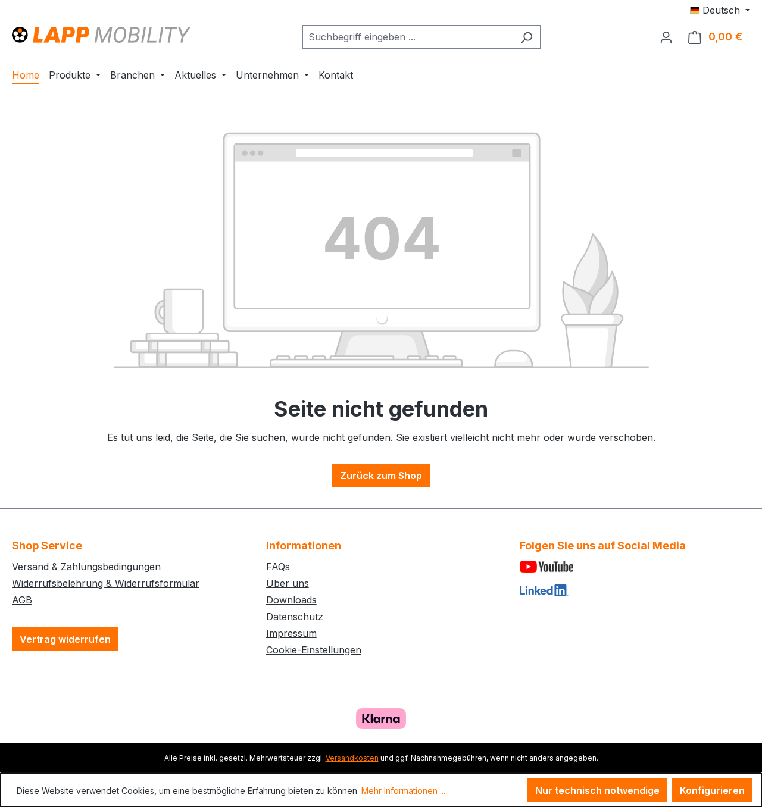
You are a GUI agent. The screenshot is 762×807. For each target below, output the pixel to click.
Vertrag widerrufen (65, 639)
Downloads (291, 600)
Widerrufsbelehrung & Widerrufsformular (105, 583)
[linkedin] (635, 589)
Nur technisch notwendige (597, 790)
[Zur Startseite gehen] (101, 34)
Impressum (291, 633)
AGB (22, 600)
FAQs (278, 567)
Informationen (303, 545)
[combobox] (407, 37)
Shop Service (47, 545)
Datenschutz (294, 617)
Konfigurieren (712, 790)
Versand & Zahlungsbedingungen (86, 567)
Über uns (287, 583)
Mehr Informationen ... (403, 791)
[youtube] (635, 565)
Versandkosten (352, 757)
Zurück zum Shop (381, 475)
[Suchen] (527, 37)
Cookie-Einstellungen (313, 650)
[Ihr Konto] (666, 37)
